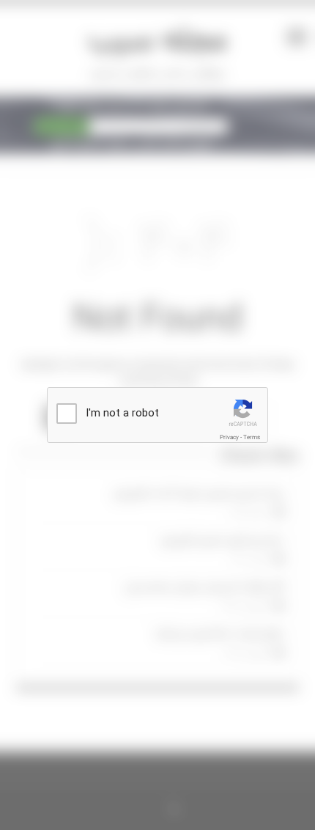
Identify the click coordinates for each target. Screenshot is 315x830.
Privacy (229, 437)
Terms (251, 437)
